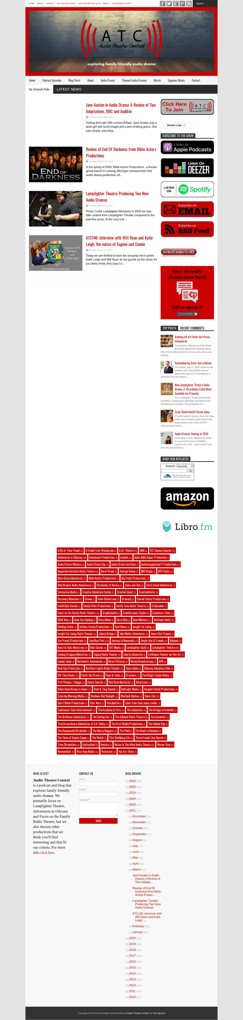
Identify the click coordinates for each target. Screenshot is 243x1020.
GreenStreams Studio (134, 613)
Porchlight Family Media (155, 675)
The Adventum (134, 710)
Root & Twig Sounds (105, 689)
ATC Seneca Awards (160, 550)
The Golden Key (156, 724)
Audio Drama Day (96, 564)
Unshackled (88, 744)
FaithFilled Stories (68, 606)
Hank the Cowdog (83, 620)
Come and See (132, 585)
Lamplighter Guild (136, 647)
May (136, 857)
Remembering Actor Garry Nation (193, 363)
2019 (132, 944)
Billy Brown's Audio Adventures (74, 585)
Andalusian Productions (102, 557)
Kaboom (174, 640)
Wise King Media (85, 751)
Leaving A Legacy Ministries (73, 654)
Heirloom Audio (162, 620)
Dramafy (126, 599)
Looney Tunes (65, 661)
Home (31, 3)
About (40, 3)
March (137, 869)
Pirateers (131, 675)
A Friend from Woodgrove (99, 550)
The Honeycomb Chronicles (72, 731)
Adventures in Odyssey (70, 557)
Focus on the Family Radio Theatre (76, 613)
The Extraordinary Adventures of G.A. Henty (81, 724)
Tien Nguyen (159, 1013)
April (136, 863)
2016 (132, 961)
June (136, 851)
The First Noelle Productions (127, 724)
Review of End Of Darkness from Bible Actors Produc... (147, 891)
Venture (105, 744)
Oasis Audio (132, 668)
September (140, 834)
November (140, 822)
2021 (132, 810)
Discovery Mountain (68, 599)
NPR (161, 661)
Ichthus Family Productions (94, 627)
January (138, 932)
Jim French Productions (70, 640)
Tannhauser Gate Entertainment (75, 710)
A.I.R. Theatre (126, 550)
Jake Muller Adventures (132, 634)
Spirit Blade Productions (71, 703)
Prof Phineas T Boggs (69, 682)
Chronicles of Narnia (107, 585)
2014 (132, 973)
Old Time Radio (66, 675)
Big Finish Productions (133, 578)
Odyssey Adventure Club (157, 668)
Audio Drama (108, 80)
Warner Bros (164, 744)
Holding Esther (66, 627)
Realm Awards (95, 682)
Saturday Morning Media (71, 696)
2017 (132, 955)
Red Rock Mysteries (119, 682)
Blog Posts (74, 80)
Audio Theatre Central (138, 1013)
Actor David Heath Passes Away (192, 412)
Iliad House (121, 627)
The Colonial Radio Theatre (130, 717)
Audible (124, 557)
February (139, 926)
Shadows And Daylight (102, 696)
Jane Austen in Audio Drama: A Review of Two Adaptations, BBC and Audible (121, 108)
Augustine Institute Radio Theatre (76, 571)
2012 (132, 985)
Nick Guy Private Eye (69, 668)
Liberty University (132, 654)
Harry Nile (121, 620)
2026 (132, 780)
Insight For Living (142, 627)
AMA (142, 550)
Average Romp (127, 571)
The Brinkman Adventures (72, 717)
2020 (132, 938)
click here (47, 852)
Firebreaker (158, 606)
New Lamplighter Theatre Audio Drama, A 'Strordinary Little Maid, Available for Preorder (193, 389)
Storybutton (113, 703)
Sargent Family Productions (159, 689)
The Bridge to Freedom (161, 710)
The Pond (125, 731)
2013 (132, 979)
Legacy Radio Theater (105, 654)
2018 (132, 949)
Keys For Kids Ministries (71, 647)
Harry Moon (104, 620)
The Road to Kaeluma (147, 731)
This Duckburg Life (119, 738)
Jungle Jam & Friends (152, 640)
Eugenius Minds (176, 80)
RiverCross (142, 682)
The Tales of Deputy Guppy (72, 738)
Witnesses (107, 751)
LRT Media (114, 647)
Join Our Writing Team (89, 3)
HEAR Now (63, 620)
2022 (132, 804)
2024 (132, 792)
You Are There (126, 751)
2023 (132, 798)
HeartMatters (140, 620)
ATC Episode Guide (66, 3)
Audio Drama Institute (123, 564)
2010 (132, 996)
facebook (162, 3)
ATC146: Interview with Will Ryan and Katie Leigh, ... (147, 917)
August (137, 839)
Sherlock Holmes (130, 696)
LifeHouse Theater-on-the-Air (164, 654)
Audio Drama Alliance (69, 564)
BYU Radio (164, 571)
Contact (50, 3)
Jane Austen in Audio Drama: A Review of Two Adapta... (146, 879)
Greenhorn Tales (161, 613)
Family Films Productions (97, 606)
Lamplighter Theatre (163, 647)
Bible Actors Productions (102, 578)
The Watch (98, 738)
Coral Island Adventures (159, 585)
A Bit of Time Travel (69, 550)
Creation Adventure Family (96, 592)
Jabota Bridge (106, 634)
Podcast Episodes (51, 80)
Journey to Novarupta (123, 640)
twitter (169, 3)
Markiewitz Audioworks (89, 661)
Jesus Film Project (161, 634)
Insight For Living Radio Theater (75, 634)
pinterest (182, 3)
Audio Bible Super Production (150, 557)
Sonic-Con (150, 696)
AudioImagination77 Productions (159, 564)
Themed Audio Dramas (134, 80)
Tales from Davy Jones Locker (141, 703)
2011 (132, 991)
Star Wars (95, 703)
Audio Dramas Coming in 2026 (191, 434)
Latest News (69, 89)
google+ (176, 3)
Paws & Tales (112, 675)
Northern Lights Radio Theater (103, 668)
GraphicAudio (109, 613)
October (138, 828)
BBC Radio (146, 571)
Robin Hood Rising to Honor (73, 689)
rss (189, 3)
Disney (88, 599)
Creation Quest (125, 592)
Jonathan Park (96, 640)
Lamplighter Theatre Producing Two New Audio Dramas (117, 196)
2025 (132, 786)
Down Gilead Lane (106, 599)
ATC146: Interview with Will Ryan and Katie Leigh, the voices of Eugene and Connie (119, 240)
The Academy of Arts (109, 710)
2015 (132, 967)
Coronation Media (67, 592)
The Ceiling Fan (100, 717)
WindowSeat (64, 751)
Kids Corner (96, 647)
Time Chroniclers (67, 744)
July (136, 845)
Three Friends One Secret (149, 738)
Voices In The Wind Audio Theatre (132, 744)
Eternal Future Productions (151, 599)
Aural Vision (107, 571)
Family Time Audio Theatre (131, 606)
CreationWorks (147, 592)
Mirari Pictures (116, 661)
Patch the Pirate (90, 675)
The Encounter (158, 717)
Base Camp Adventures (70, 578)
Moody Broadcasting (142, 661)
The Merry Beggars (103, 731)
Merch (106, 3)
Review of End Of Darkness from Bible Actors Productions (121, 152)
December (140, 816)
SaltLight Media (130, 689)
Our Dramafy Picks (121, 3)
